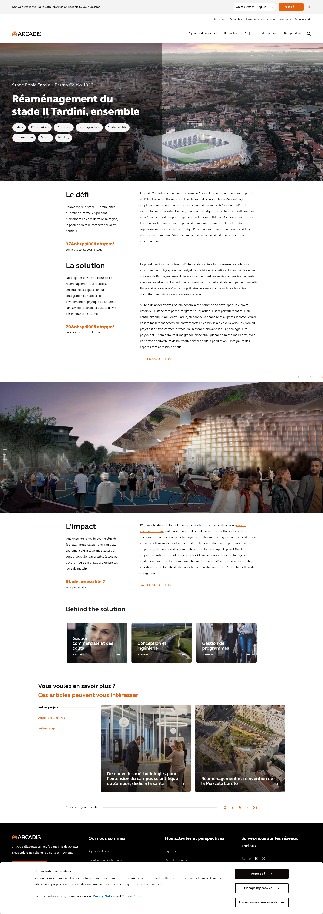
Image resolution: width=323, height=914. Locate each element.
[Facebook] (225, 807)
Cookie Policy (132, 896)
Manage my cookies (258, 888)
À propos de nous (200, 33)
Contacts (285, 19)
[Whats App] (255, 807)
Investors (219, 19)
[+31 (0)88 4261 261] (243, 858)
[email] (247, 807)
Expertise (230, 33)
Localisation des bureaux (260, 19)
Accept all (258, 873)
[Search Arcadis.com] (309, 33)
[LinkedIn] (232, 807)
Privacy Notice (104, 896)
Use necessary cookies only (258, 902)
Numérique (269, 33)
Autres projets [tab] (48, 707)
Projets (249, 33)
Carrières (300, 19)
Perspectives (292, 33)
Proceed (288, 6)
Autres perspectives (51, 718)
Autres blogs (46, 728)
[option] (161, 447)
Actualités (236, 19)
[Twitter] (240, 807)
